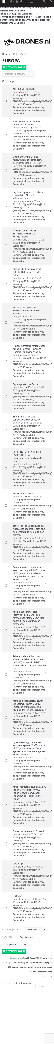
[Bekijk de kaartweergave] (31, 3)
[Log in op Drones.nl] (44, 3)
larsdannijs (23, 834)
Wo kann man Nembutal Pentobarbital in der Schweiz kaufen (27, 310)
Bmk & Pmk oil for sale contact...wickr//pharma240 (26, 418)
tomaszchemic (25, 464)
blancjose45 (24, 387)
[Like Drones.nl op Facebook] (25, 3)
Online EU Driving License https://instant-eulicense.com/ (27, 158)
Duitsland (17, 895)
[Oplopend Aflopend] (11, 944)
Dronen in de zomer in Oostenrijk (29, 831)
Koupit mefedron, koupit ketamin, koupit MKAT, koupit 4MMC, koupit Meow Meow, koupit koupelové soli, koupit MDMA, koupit (29, 792)
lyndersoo (23, 422)
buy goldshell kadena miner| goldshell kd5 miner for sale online (27, 272)
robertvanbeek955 (27, 537)
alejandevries (24, 866)
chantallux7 (23, 239)
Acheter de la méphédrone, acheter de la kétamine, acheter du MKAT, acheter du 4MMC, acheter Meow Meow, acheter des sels (29, 662)
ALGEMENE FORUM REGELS (27, 89)
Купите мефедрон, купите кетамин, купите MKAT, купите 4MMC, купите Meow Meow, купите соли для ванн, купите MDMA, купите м (29, 748)
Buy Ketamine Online (23, 493)
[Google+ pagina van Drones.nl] (12, 3)
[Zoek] (32, 74)
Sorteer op (7, 936)
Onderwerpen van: (11, 929)
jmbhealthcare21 (26, 316)
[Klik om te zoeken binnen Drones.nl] (51, 3)
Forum (14, 53)
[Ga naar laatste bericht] (49, 101)
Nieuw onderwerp (14, 67)
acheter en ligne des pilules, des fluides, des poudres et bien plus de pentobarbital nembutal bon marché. (29, 530)
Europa (11, 61)
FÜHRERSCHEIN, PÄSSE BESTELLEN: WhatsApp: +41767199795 (24, 233)
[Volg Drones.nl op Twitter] (21, 3)
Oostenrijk (18, 863)
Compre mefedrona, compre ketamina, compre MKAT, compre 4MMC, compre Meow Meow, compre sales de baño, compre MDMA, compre (29, 573)
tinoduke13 (23, 278)
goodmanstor (24, 582)
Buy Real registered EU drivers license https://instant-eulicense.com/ (28, 195)
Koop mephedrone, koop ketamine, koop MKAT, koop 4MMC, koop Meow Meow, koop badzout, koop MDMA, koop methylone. (28, 617)
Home (5, 53)
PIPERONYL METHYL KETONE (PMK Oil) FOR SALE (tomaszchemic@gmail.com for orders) (28, 456)
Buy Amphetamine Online (25, 384)
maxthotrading (25, 127)
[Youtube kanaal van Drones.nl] (17, 3)
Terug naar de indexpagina (18, 983)
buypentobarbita (26, 354)
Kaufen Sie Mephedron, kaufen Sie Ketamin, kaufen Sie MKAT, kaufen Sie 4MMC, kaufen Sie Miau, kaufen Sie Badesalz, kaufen (29, 705)
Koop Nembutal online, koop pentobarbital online (27, 123)
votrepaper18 (25, 162)
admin (21, 92)
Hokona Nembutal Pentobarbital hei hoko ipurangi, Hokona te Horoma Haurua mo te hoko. (29, 348)
